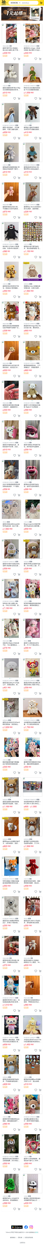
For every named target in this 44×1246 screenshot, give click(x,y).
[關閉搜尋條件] (20, 3)
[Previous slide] (24, 33)
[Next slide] (40, 33)
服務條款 (13, 1237)
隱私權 (20, 1237)
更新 (36, 1232)
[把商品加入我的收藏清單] (14, 59)
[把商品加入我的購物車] (19, 59)
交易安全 (22, 1242)
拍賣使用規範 (29, 1237)
